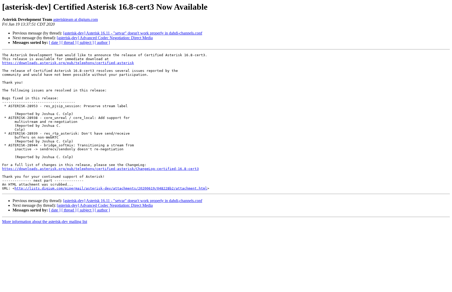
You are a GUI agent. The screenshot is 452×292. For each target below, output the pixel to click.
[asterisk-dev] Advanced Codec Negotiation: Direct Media (105, 38)
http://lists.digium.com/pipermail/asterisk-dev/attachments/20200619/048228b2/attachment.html (111, 188)
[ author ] (102, 42)
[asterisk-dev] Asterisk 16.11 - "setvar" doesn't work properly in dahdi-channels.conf (132, 33)
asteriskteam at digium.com (75, 19)
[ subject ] (85, 42)
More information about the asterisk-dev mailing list (44, 221)
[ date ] (54, 42)
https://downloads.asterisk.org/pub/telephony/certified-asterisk (68, 63)
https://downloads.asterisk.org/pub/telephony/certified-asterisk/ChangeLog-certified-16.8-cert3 (100, 169)
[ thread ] (68, 42)
